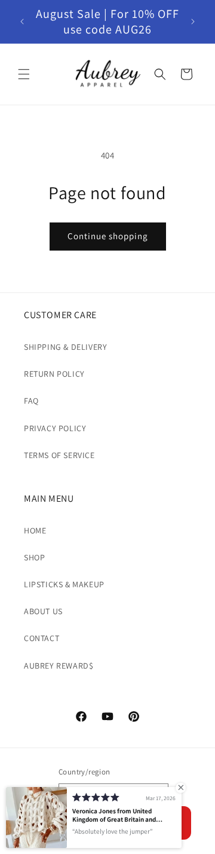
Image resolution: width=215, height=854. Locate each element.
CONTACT (41, 638)
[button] (24, 74)
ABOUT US (43, 611)
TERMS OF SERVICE (59, 455)
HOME (35, 530)
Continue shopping (107, 236)
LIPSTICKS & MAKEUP (64, 584)
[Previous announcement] (22, 21)
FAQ (31, 400)
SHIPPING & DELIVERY (65, 346)
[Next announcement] (193, 21)
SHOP (34, 557)
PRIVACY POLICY (55, 428)
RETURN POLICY (54, 373)
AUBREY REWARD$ (58, 665)
